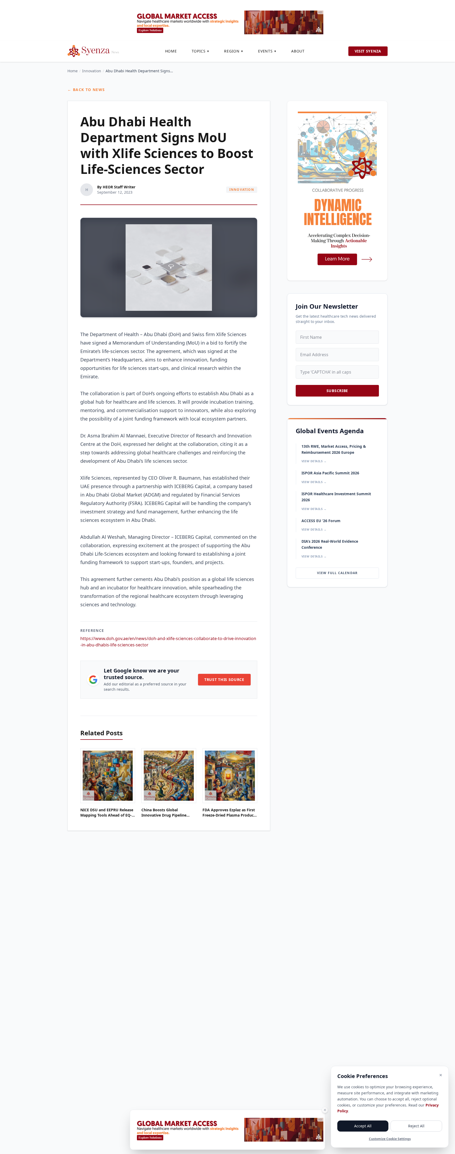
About (298, 51)
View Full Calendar (337, 573)
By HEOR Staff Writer (116, 186)
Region (233, 51)
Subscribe (337, 390)
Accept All (363, 1125)
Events (267, 51)
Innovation (91, 70)
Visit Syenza (368, 51)
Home (171, 51)
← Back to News (86, 89)
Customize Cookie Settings (390, 1139)
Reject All (416, 1125)
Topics (201, 51)
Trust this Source (224, 679)
